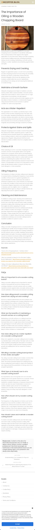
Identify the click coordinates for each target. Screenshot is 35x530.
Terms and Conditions (9, 500)
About (4, 482)
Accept (17, 524)
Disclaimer (6, 493)
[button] (32, 508)
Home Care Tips (12, 6)
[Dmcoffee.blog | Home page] (13, 2)
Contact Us (6, 486)
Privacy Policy (20, 528)
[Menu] (33, 2)
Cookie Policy (13, 528)
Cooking (4, 6)
